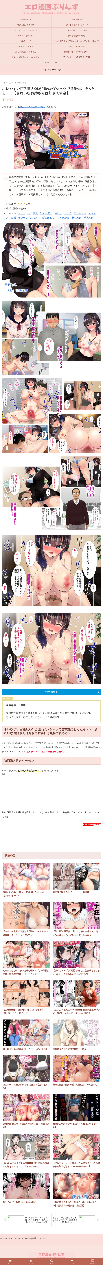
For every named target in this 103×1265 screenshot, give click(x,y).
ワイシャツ (80, 213)
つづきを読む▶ (51, 692)
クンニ (21, 213)
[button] (95, 882)
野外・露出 (46, 213)
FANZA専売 (63, 217)
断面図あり (48, 217)
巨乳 (35, 213)
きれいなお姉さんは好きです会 (32, 107)
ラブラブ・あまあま (29, 217)
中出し (58, 213)
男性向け (77, 217)
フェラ (68, 213)
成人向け (89, 217)
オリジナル (9, 100)
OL (29, 213)
